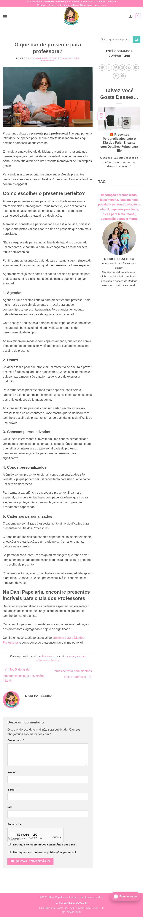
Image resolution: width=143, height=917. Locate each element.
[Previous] (97, 142)
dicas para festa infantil (119, 214)
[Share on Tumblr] (116, 76)
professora (53, 660)
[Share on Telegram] (123, 76)
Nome (11, 772)
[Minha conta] (130, 16)
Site (9, 806)
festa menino (129, 199)
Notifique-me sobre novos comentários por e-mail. (45, 844)
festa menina (109, 199)
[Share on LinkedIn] (136, 67)
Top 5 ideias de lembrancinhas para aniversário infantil (24, 675)
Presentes (47, 60)
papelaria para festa (124, 209)
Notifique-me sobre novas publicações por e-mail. (45, 852)
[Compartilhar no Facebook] (109, 67)
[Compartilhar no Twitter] (116, 67)
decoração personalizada (119, 195)
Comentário (15, 740)
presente (70, 656)
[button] (5, 16)
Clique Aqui (86, 5)
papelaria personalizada (115, 204)
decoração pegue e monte (119, 218)
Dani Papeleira (70, 58)
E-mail (12, 789)
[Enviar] (136, 39)
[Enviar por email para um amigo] (122, 67)
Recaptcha (14, 824)
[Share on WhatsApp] (102, 67)
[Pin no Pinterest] (129, 67)
